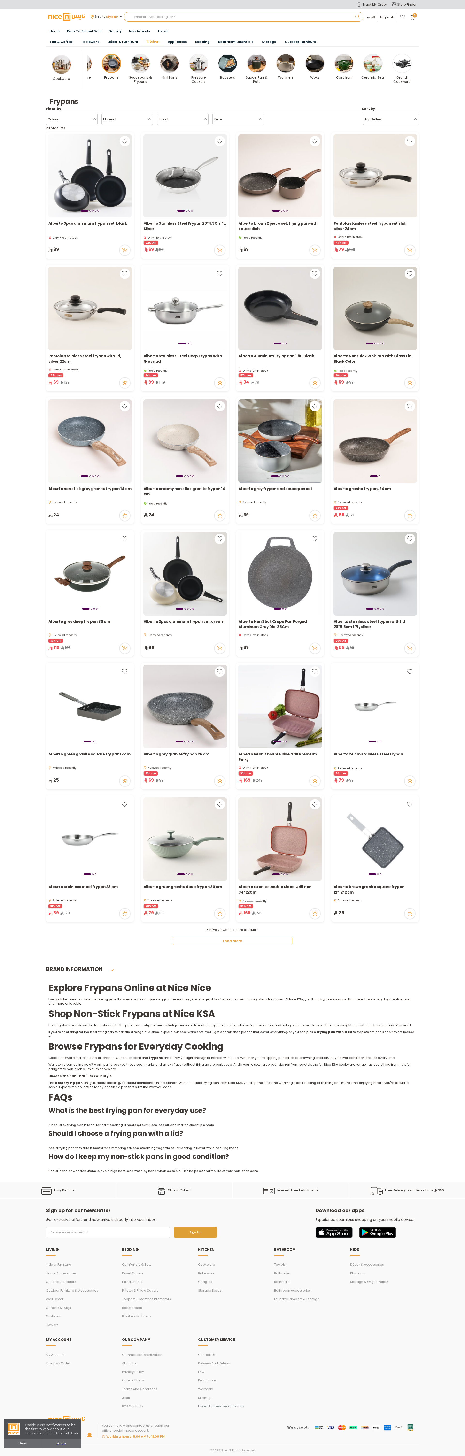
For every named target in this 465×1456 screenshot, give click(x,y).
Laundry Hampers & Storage (296, 1299)
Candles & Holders (61, 1281)
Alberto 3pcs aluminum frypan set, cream (184, 621)
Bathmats (281, 1281)
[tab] (84, 211)
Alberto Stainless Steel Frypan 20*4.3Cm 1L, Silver (185, 226)
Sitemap (205, 1397)
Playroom (358, 1273)
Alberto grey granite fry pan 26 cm (176, 754)
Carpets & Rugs (58, 1307)
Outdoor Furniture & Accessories (72, 1290)
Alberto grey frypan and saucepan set (275, 488)
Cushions (53, 1316)
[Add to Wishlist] (125, 141)
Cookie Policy (133, 1380)
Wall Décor (54, 1299)
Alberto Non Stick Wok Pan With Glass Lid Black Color (372, 359)
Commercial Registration (142, 1354)
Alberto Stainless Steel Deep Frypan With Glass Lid (183, 359)
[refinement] (415, 119)
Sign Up (195, 1232)
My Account (55, 1354)
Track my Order (58, 1363)
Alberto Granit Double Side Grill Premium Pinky (278, 757)
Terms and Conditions (139, 1389)
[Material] (149, 119)
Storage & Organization (369, 1281)
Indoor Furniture (58, 1264)
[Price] (260, 119)
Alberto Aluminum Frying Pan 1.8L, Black (276, 356)
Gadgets (205, 1281)
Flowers (52, 1325)
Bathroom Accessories (292, 1290)
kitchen (64, 999)
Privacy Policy (133, 1372)
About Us (129, 1363)
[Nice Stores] (66, 16)
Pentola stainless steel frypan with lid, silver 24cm (370, 226)
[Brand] (205, 119)
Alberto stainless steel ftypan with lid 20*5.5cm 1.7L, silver (369, 624)
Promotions (207, 1380)
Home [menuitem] (55, 31)
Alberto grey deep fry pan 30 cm (79, 621)
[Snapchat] (89, 1435)
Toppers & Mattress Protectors (146, 1299)
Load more (232, 941)
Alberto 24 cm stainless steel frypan (368, 754)
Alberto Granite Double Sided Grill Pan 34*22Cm (275, 889)
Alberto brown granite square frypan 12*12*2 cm (369, 889)
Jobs (126, 1397)
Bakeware (206, 1273)
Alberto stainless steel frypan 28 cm (83, 886)
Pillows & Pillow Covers (140, 1290)
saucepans (132, 1057)
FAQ (201, 1372)
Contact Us (207, 1354)
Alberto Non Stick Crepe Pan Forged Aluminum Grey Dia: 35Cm (273, 624)
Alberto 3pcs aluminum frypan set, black (87, 223)
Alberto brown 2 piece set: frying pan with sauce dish (278, 226)
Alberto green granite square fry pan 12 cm (89, 754)
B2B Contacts (132, 1406)
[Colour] (94, 119)
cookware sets (191, 1032)
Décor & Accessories (367, 1264)
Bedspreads (132, 1307)
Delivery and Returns (214, 1363)
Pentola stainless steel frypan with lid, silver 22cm (84, 359)
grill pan (103, 1064)
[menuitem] (84, 31)
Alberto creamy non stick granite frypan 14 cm (184, 491)
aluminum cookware (99, 1069)
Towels (280, 1264)
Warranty (205, 1389)
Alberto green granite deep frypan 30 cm (183, 886)
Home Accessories (61, 1273)
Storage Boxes (210, 1290)
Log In (384, 17)
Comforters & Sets (136, 1264)
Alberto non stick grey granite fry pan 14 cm (89, 488)
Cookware (206, 1264)
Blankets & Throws (136, 1316)
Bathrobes (282, 1273)
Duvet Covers (133, 1273)
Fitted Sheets (132, 1281)
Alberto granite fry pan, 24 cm (362, 488)
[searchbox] (243, 17)
